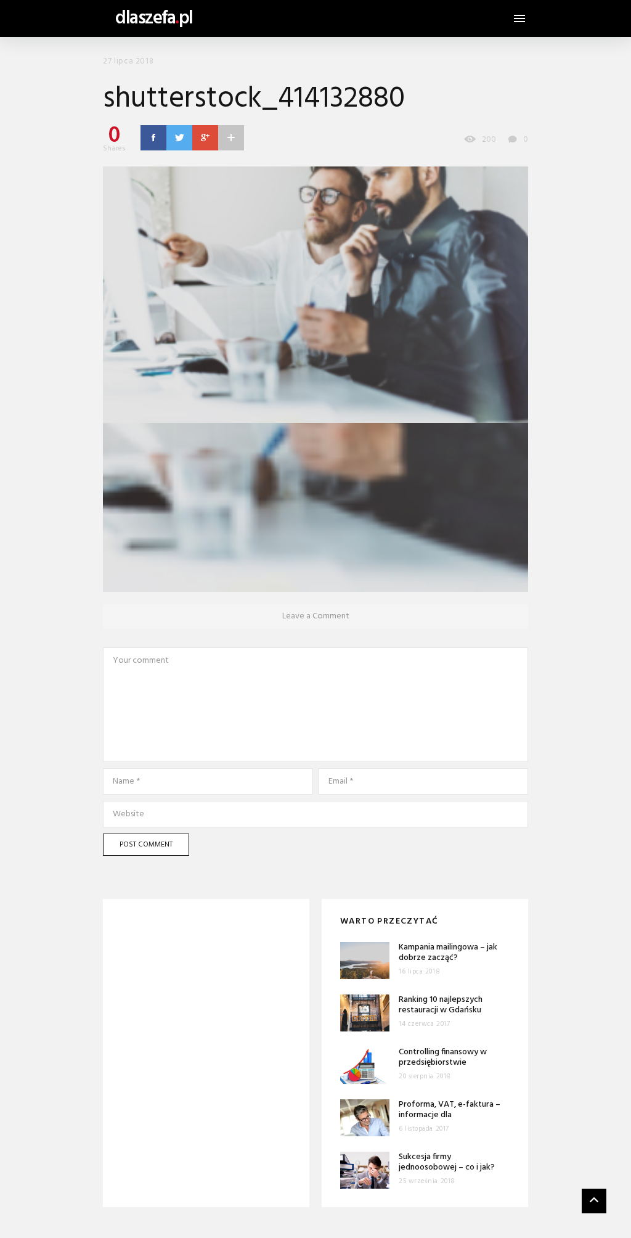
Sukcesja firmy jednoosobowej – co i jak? (447, 1162)
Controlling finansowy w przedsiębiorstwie (443, 1057)
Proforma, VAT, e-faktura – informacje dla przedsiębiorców (449, 1115)
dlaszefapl (154, 18)
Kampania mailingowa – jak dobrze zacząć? (448, 952)
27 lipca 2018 (128, 61)
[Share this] (153, 137)
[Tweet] (179, 137)
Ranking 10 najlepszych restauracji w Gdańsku (440, 1005)
